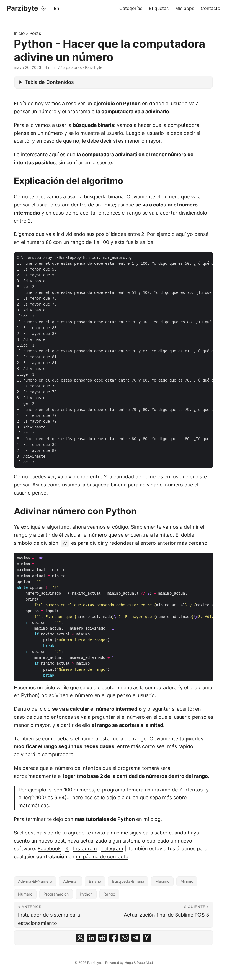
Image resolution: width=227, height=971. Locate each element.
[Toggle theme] (43, 8)
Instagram (85, 848)
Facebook (49, 848)
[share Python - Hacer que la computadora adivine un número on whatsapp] (124, 938)
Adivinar (70, 881)
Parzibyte (22, 8)
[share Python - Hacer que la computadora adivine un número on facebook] (113, 938)
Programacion (56, 894)
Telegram (112, 848)
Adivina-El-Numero (35, 881)
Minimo (186, 881)
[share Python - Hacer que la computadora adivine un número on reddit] (102, 938)
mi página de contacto (102, 856)
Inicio (19, 33)
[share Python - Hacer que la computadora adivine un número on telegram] (135, 938)
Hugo (129, 962)
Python (86, 894)
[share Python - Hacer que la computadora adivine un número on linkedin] (91, 938)
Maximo (162, 881)
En (56, 8)
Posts (35, 33)
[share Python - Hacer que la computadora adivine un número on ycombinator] (147, 938)
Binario (95, 881)
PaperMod (145, 962)
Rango (109, 894)
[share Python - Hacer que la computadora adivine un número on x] (80, 938)
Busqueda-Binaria (128, 881)
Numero (25, 894)
